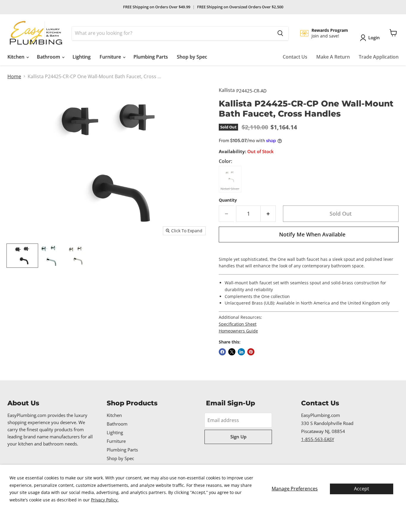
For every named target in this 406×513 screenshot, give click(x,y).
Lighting (82, 57)
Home (14, 76)
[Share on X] (231, 351)
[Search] (280, 33)
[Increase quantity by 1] (268, 213)
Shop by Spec (192, 57)
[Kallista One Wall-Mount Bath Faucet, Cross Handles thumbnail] (22, 255)
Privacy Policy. (105, 500)
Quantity (228, 200)
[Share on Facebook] (222, 351)
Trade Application (379, 57)
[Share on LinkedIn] (241, 351)
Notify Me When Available (312, 234)
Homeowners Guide (238, 331)
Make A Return (333, 57)
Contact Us (295, 57)
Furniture (111, 57)
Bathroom (49, 57)
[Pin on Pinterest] (250, 351)
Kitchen (16, 57)
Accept (361, 488)
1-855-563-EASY (317, 439)
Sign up (238, 437)
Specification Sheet (237, 324)
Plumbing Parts (150, 57)
